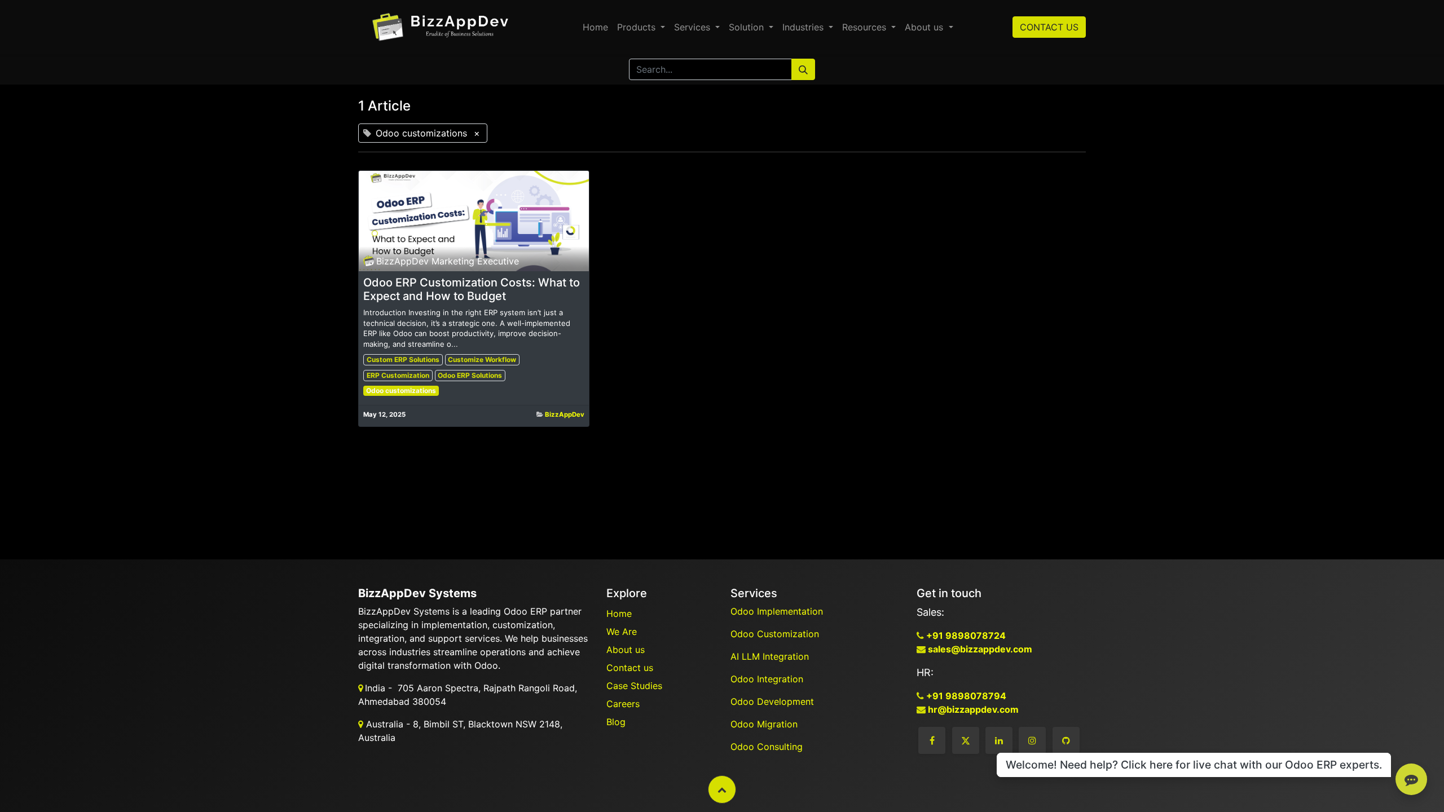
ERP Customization (398, 375)
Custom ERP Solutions (403, 359)
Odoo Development (773, 701)
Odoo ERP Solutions (470, 375)
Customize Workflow (482, 359)
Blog (616, 721)
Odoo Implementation (778, 611)
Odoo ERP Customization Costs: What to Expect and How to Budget (471, 289)
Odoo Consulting (767, 746)
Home (619, 613)
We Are (621, 631)
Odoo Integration (768, 679)
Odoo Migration (764, 724)
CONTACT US (1049, 27)
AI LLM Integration (769, 656)
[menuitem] (595, 27)
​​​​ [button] (722, 789)
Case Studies (634, 685)
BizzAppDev (564, 414)
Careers (623, 703)
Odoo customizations (401, 390)
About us (625, 649)
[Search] (803, 69)
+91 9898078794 (965, 695)
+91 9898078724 (965, 635)
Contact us (629, 667)
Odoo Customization (776, 633)
